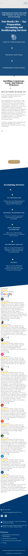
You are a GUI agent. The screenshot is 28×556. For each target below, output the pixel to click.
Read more (4, 492)
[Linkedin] (6, 516)
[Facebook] (2, 516)
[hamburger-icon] (25, 3)
